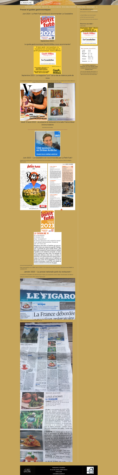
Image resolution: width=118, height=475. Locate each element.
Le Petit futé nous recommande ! (87, 17)
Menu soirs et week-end (55, 7)
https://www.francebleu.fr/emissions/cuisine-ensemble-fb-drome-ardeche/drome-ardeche (47, 129)
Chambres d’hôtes (81, 7)
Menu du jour (45, 7)
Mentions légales (90, 7)
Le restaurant (94, 10)
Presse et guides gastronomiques (33, 7)
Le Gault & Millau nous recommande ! (88, 15)
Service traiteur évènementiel (69, 7)
